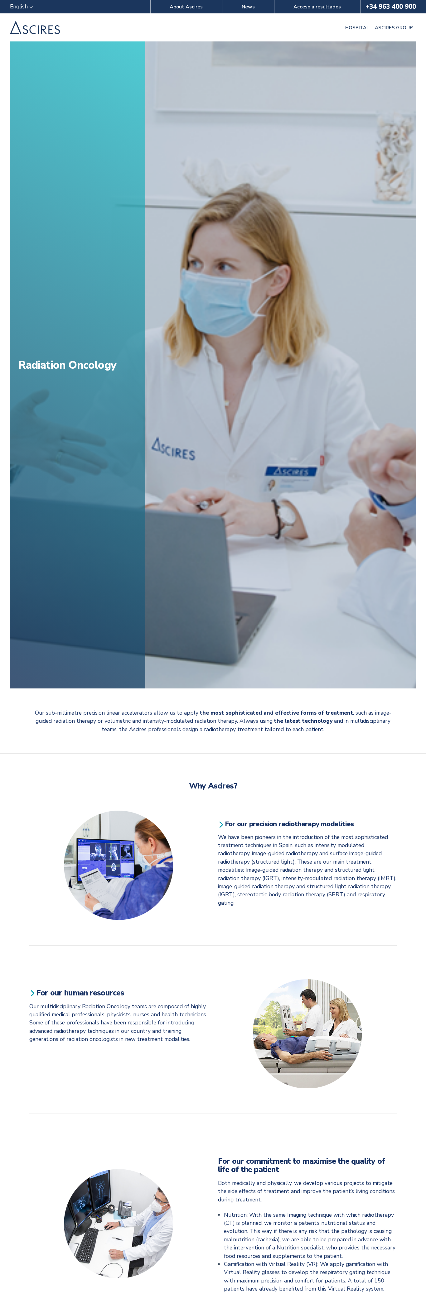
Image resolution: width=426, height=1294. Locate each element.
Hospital (357, 28)
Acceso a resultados (317, 6)
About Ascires (186, 6)
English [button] (19, 6)
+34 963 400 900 (390, 6)
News (248, 6)
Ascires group (394, 28)
